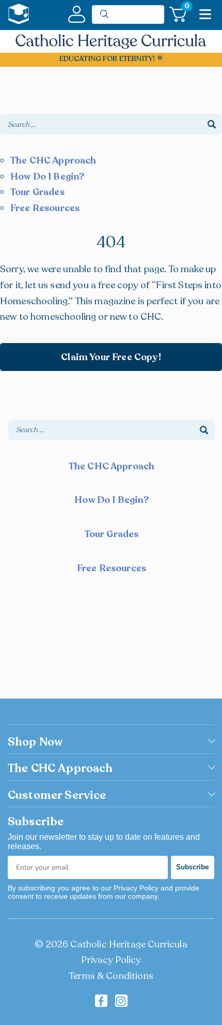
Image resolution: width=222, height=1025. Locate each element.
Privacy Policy (110, 960)
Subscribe (192, 867)
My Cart (185, 8)
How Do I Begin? (47, 176)
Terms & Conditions (111, 976)
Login (77, 14)
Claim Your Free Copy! (111, 357)
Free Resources (45, 208)
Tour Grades (37, 192)
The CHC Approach (53, 160)
